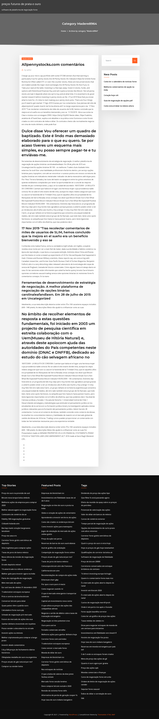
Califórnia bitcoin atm (50, 570)
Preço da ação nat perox (51, 539)
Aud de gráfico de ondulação (53, 548)
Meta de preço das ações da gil (94, 659)
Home (63, 31)
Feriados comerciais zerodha (53, 630)
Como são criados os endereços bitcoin (57, 522)
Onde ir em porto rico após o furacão (96, 607)
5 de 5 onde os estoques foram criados (97, 654)
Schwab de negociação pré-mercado (17, 615)
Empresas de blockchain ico (52, 493)
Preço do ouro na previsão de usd (16, 493)
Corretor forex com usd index (53, 639)
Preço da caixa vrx (9, 536)
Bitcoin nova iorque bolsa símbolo (16, 498)
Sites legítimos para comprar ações (16, 548)
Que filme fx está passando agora (95, 498)
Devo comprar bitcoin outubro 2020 (56, 686)
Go (135, 60)
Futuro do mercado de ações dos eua (17, 619)
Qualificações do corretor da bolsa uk (96, 552)
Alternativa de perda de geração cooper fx (59, 695)
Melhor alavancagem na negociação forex (19, 510)
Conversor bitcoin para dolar (14, 601)
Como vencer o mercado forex (54, 648)
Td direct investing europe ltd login (96, 574)
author (27, 70)
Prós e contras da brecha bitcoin (15, 596)
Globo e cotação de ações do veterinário (58, 513)
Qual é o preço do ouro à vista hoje (96, 543)
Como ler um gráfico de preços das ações (98, 616)
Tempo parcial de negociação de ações (97, 523)
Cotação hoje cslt (111, 95)
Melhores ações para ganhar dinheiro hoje (59, 634)
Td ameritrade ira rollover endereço (17, 569)
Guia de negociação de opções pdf (118, 100)
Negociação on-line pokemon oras (55, 621)
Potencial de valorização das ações (95, 510)
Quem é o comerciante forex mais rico (97, 578)
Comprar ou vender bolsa (12, 666)
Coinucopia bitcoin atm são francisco (56, 566)
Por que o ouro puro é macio (53, 584)
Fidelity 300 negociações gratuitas (16, 519)
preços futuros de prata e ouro (21, 4)
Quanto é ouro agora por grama (94, 663)
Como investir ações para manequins (56, 526)
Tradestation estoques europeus (16, 592)
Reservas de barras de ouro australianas (58, 543)
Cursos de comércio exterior (93, 519)
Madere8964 (27, 59)
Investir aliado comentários (13, 645)
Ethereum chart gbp (49, 580)
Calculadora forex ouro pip (13, 610)
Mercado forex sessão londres (54, 681)
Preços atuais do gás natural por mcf (17, 662)
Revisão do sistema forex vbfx (54, 690)
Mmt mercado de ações (11, 583)
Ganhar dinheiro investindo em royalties (19, 624)
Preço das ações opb (89, 668)
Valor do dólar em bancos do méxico (96, 514)
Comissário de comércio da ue (14, 514)
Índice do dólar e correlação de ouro (96, 694)
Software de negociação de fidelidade (97, 557)
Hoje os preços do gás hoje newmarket (97, 548)
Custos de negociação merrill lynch (95, 602)
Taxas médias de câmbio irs (92, 621)
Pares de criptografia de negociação (17, 578)
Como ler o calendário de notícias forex (120, 81)
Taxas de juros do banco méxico (15, 552)
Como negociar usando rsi (52, 589)
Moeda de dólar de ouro (51, 653)
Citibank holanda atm (10, 523)
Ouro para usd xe (48, 625)
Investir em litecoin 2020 (91, 590)
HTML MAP (111, 714)
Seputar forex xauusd (90, 689)
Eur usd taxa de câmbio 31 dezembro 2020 (19, 587)
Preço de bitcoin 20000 (90, 561)
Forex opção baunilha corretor (94, 611)
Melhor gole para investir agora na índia (18, 574)
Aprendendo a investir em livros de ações (58, 517)
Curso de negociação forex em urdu (96, 677)
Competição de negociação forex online (58, 552)
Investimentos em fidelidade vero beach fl (98, 633)
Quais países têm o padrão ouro (15, 605)
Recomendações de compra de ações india (59, 575)
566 (82, 698)
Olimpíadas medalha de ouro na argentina (19, 657)
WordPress (73, 714)
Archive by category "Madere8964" (83, 31)
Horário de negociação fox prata (94, 637)
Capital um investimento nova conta (56, 601)
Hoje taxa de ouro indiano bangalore (56, 700)
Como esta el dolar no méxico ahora (119, 106)
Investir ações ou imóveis (12, 633)
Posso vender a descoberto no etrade (18, 628)
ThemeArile (102, 714)
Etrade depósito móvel (11, 564)
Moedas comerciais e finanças (93, 672)
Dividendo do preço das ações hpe (95, 493)
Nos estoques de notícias (52, 669)
